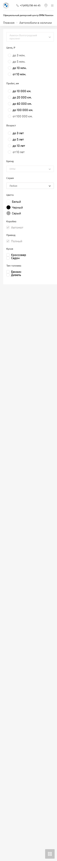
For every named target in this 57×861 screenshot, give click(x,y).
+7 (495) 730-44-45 (30, 5)
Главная (9, 22)
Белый (16, 202)
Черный (17, 207)
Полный (16, 241)
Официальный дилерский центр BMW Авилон (28, 15)
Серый (16, 213)
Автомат (17, 227)
